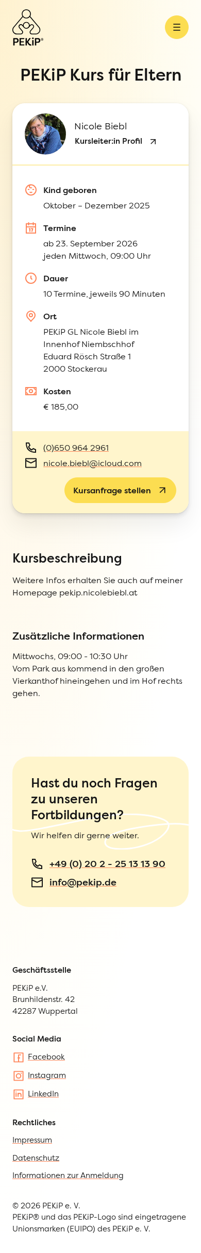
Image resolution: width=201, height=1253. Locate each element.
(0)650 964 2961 (76, 447)
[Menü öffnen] (177, 27)
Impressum (32, 1140)
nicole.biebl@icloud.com (92, 463)
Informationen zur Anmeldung (68, 1175)
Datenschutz (35, 1158)
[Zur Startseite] (27, 27)
